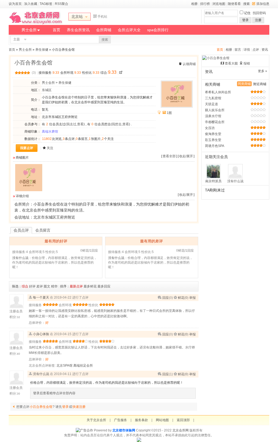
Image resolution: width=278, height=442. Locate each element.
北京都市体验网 (123, 430)
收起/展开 (186, 156)
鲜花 (181, 298)
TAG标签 (46, 4)
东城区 (47, 90)
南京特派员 (213, 181)
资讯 (264, 50)
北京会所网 (180, 430)
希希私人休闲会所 (218, 92)
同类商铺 (244, 84)
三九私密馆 (213, 98)
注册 (258, 20)
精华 (54, 286)
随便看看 (234, 4)
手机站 (102, 16)
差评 (39, 286)
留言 (238, 50)
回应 (165, 298)
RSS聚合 (61, 4)
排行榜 (205, 4)
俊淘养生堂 (213, 134)
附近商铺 (259, 84)
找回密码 (259, 13)
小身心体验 (41, 334)
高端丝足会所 (83, 365)
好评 (32, 286)
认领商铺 (189, 64)
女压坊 (210, 128)
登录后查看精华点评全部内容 (54, 393)
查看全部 (169, 156)
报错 (247, 63)
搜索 (246, 4)
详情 (247, 50)
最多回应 (103, 286)
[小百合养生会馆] (28, 190)
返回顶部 (183, 420)
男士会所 (29, 30)
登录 (245, 20)
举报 (192, 298)
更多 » (262, 71)
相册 (194, 4)
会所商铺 (103, 30)
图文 (47, 286)
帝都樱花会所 (215, 122)
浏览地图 (218, 4)
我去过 (71, 124)
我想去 (117, 124)
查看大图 (231, 63)
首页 (56, 30)
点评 (255, 50)
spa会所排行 (158, 30)
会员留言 (42, 230)
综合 (25, 286)
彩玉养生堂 (213, 140)
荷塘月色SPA (214, 146)
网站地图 (162, 420)
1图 (169, 113)
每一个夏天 (41, 297)
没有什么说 (20, 258)
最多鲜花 (90, 286)
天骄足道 (211, 104)
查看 (80, 124)
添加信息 (262, 4)
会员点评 (21, 230)
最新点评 (76, 286)
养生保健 (41, 50)
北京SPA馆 (64, 365)
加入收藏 (30, 4)
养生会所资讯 (78, 30)
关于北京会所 (96, 420)
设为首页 (15, 4)
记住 (247, 13)
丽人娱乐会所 (215, 110)
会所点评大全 (129, 30)
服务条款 (141, 420)
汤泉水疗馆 (213, 116)
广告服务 (120, 420)
